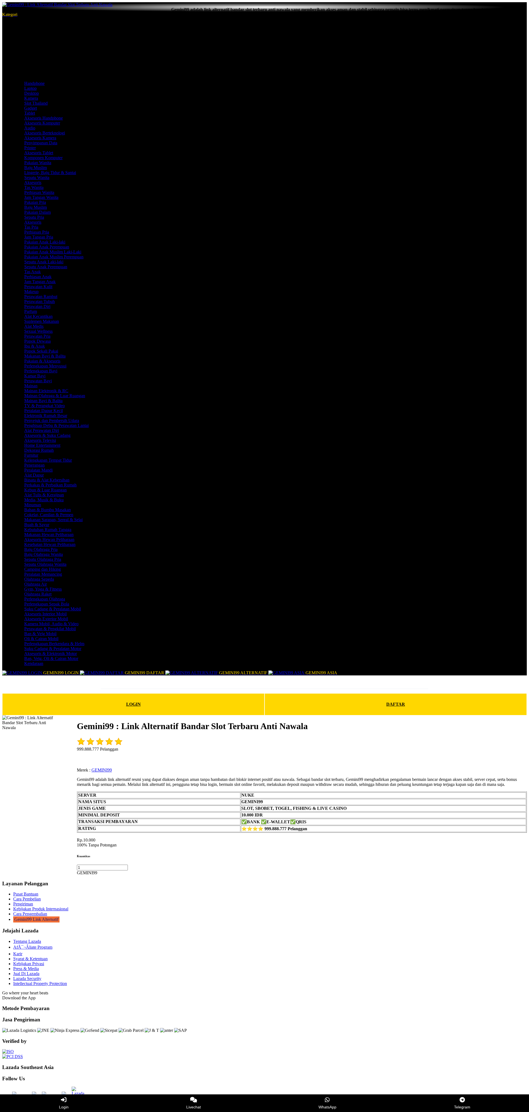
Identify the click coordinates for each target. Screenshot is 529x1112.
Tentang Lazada (27, 941)
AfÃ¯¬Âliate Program (32, 947)
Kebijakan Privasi (28, 963)
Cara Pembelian (27, 899)
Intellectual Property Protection (40, 983)
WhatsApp (327, 1107)
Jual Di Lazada (26, 973)
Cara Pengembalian (30, 913)
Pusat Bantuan (25, 894)
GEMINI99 (101, 770)
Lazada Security (27, 978)
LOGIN (133, 704)
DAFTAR (395, 704)
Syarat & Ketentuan (30, 958)
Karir (17, 953)
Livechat (193, 1107)
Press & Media (26, 968)
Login (64, 1107)
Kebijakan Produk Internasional (40, 909)
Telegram (462, 1107)
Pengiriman (23, 904)
